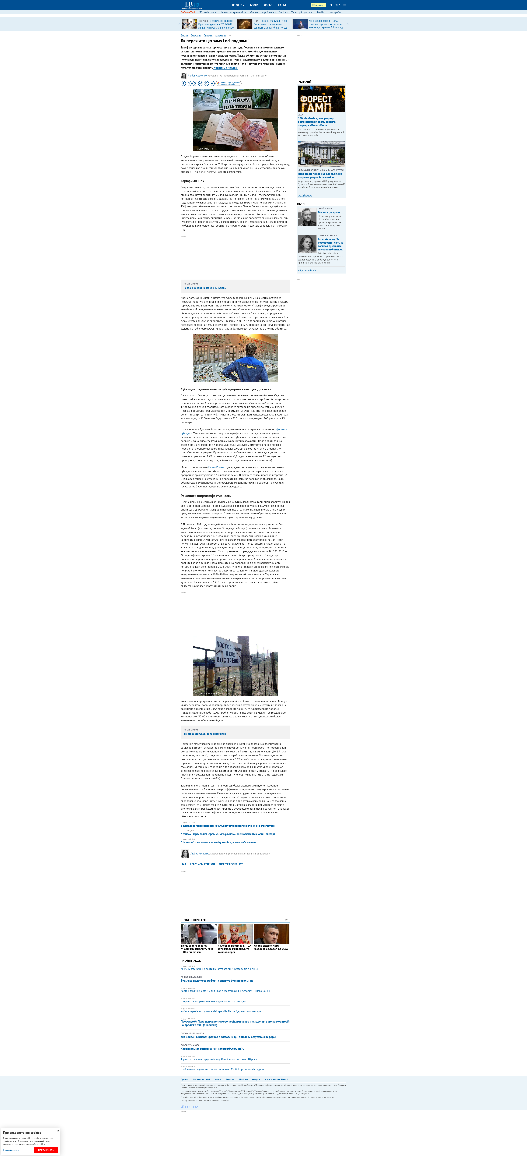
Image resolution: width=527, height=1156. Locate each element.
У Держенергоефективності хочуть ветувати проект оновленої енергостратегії (228, 826)
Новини (237, 5)
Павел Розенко (217, 467)
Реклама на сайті (201, 1079)
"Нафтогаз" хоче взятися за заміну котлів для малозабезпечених (219, 842)
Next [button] (348, 24)
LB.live (282, 5)
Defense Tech (188, 12)
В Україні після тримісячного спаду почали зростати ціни (213, 1001)
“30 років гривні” (208, 12)
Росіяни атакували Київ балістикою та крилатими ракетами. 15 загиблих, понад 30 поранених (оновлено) (270, 26)
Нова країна (334, 12)
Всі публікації (305, 194)
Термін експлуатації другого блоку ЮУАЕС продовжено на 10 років (219, 1059)
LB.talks (320, 12)
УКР (338, 5)
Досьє (268, 5)
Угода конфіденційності (276, 1079)
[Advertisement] (235, 257)
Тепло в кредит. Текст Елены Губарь (205, 288)
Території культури (301, 12)
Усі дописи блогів (307, 270)
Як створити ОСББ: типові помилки (205, 734)
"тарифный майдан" (225, 67)
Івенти (218, 1079)
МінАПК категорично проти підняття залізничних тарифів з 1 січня (219, 969)
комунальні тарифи (202, 864)
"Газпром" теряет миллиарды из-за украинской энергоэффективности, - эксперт (228, 834)
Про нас (184, 1079)
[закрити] (58, 1131)
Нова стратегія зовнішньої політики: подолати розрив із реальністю (320, 175)
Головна (184, 35)
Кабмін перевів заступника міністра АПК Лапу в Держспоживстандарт (221, 1011)
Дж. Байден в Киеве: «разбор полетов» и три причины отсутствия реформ (228, 1037)
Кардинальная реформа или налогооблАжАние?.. (212, 1049)
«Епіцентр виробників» (263, 12)
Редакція (230, 1079)
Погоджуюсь (46, 1150)
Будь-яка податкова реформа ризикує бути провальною (217, 980)
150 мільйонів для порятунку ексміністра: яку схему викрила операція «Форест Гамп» (316, 121)
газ (184, 864)
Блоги (254, 5)
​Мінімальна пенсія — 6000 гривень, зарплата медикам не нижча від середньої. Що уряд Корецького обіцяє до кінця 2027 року (326, 27)
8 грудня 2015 (220, 35)
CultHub (283, 12)
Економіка (196, 35)
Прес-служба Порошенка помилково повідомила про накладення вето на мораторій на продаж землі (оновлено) (235, 1023)
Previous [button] (179, 24)
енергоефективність (231, 864)
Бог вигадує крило (329, 212)
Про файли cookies (11, 1150)
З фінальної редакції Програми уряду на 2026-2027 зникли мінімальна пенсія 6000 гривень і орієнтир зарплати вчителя (216, 27)
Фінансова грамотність (233, 12)
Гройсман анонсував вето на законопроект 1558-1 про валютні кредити (222, 1069)
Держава (208, 35)
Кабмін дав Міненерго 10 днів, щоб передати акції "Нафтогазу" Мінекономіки (225, 991)
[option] (208, 24)
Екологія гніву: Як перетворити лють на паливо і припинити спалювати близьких (330, 244)
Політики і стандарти (249, 1079)
